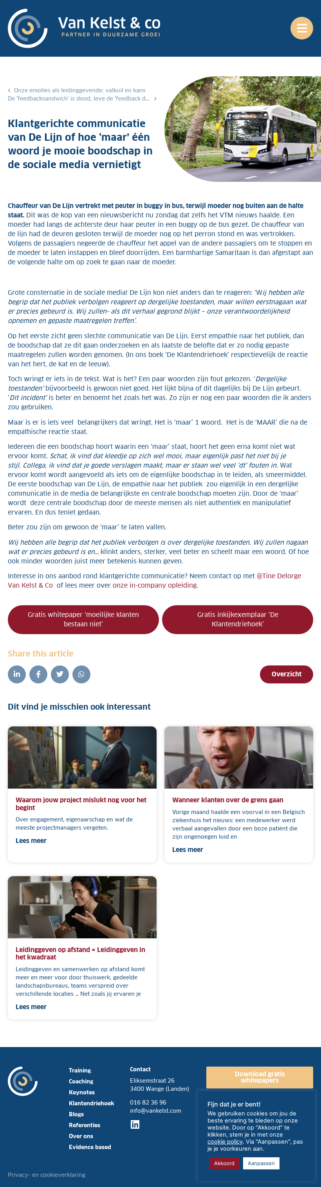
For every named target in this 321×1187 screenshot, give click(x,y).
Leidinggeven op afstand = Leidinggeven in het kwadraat (80, 953)
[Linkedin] (135, 1124)
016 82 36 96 (148, 1102)
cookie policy (225, 1141)
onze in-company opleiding (155, 585)
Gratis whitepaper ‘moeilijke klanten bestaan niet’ (83, 619)
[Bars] (301, 28)
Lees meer (31, 841)
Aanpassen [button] (261, 1163)
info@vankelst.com (155, 1110)
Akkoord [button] (224, 1163)
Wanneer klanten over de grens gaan (228, 800)
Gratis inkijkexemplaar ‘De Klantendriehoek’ (237, 619)
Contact (140, 1069)
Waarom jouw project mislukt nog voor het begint (81, 804)
